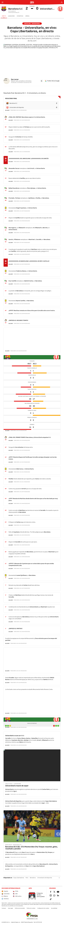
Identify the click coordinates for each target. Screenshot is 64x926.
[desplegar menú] (2, 2)
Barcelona (33, 878)
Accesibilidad (54, 908)
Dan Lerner (15, 79)
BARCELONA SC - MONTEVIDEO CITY (13, 845)
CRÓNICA (27, 16)
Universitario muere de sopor (16, 786)
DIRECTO (4, 16)
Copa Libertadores (18, 878)
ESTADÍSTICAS (20, 16)
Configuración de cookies (43, 908)
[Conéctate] (62, 2)
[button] (41, 81)
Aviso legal (10, 908)
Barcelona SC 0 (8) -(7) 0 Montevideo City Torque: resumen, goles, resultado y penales (31, 848)
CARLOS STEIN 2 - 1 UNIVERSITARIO (13, 784)
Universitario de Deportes (44, 878)
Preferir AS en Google (53, 81)
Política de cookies (31, 908)
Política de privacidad (20, 908)
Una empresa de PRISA (32, 914)
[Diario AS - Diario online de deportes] (32, 2)
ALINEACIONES (11, 16)
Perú (27, 878)
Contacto (4, 908)
